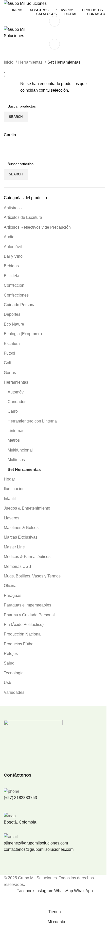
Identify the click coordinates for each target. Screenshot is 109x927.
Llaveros (11, 518)
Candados (17, 402)
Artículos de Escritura (23, 217)
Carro (13, 411)
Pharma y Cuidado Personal (29, 615)
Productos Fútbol (19, 644)
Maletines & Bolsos (21, 527)
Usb (7, 682)
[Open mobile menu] (54, 44)
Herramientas (16, 382)
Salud (9, 663)
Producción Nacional (23, 634)
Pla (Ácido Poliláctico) (24, 624)
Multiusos (16, 460)
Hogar (9, 479)
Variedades (14, 692)
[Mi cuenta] (54, 21)
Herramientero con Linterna (32, 421)
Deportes (12, 314)
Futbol (9, 353)
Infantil (10, 498)
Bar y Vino (13, 256)
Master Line (14, 547)
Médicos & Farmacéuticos (27, 556)
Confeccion (14, 285)
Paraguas (12, 595)
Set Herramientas (24, 469)
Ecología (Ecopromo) (23, 334)
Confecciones (16, 295)
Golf (7, 363)
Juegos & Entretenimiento (27, 508)
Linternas (16, 431)
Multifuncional (20, 450)
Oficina (10, 586)
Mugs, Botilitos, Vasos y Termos (32, 576)
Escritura (12, 343)
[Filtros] (6, 900)
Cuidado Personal (20, 305)
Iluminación (14, 489)
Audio (9, 237)
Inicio (9, 62)
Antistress (13, 208)
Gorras (10, 372)
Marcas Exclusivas (21, 537)
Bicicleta (11, 276)
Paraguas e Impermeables (27, 605)
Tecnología (14, 673)
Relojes (11, 653)
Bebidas (11, 266)
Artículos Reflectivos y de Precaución (37, 227)
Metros (14, 440)
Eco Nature (14, 324)
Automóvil (13, 247)
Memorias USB (17, 566)
